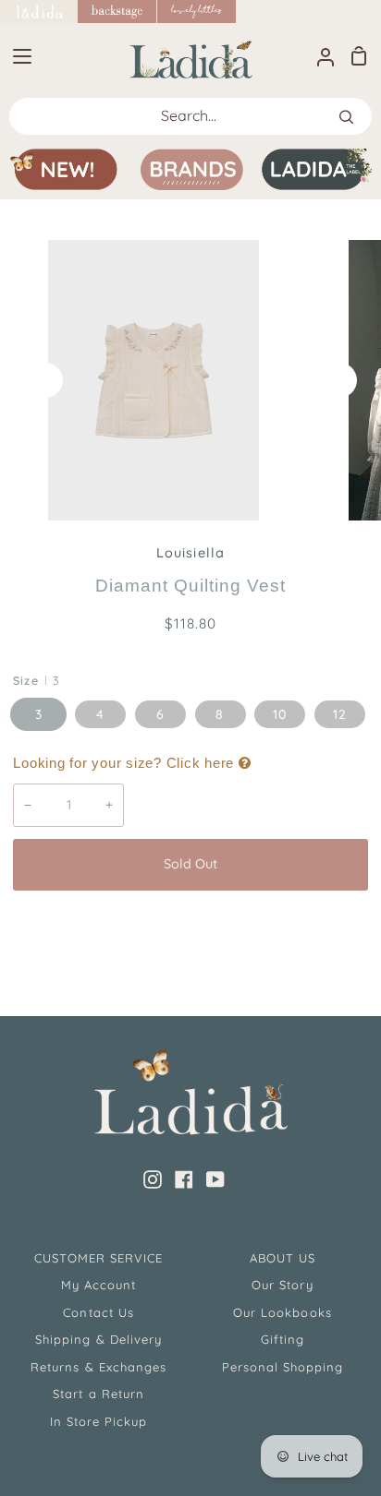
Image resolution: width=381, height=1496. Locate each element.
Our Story (282, 1284)
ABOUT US (282, 1258)
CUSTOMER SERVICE (99, 1258)
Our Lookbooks (282, 1312)
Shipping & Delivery (98, 1339)
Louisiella (190, 553)
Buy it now (190, 925)
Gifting (282, 1339)
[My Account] (318, 56)
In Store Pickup (99, 1421)
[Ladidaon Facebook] (184, 1179)
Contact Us (98, 1312)
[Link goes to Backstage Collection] (117, 11)
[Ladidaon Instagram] (152, 1179)
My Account (98, 1284)
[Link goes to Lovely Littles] (197, 11)
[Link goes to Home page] (39, 11)
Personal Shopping (283, 1366)
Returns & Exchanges (98, 1366)
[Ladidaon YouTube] (215, 1179)
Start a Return (98, 1393)
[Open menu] (16, 56)
